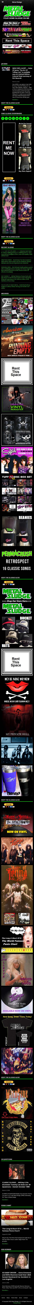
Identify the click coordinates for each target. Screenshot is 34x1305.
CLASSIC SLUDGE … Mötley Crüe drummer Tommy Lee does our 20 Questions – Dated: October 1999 (16, 1184)
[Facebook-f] (2, 118)
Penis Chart (14, 1298)
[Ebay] (24, 118)
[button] (2, 1)
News (8, 1298)
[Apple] (17, 118)
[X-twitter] (6, 118)
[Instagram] (13, 118)
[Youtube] (9, 118)
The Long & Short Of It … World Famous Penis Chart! (15, 1230)
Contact (26, 1298)
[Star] (20, 118)
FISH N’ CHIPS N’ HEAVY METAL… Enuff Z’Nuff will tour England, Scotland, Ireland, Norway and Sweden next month (15, 286)
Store (20, 1298)
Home (3, 1298)
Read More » (15, 99)
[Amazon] (27, 118)
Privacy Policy (17, 1303)
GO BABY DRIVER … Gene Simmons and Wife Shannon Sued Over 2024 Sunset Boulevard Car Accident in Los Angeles (16, 1276)
